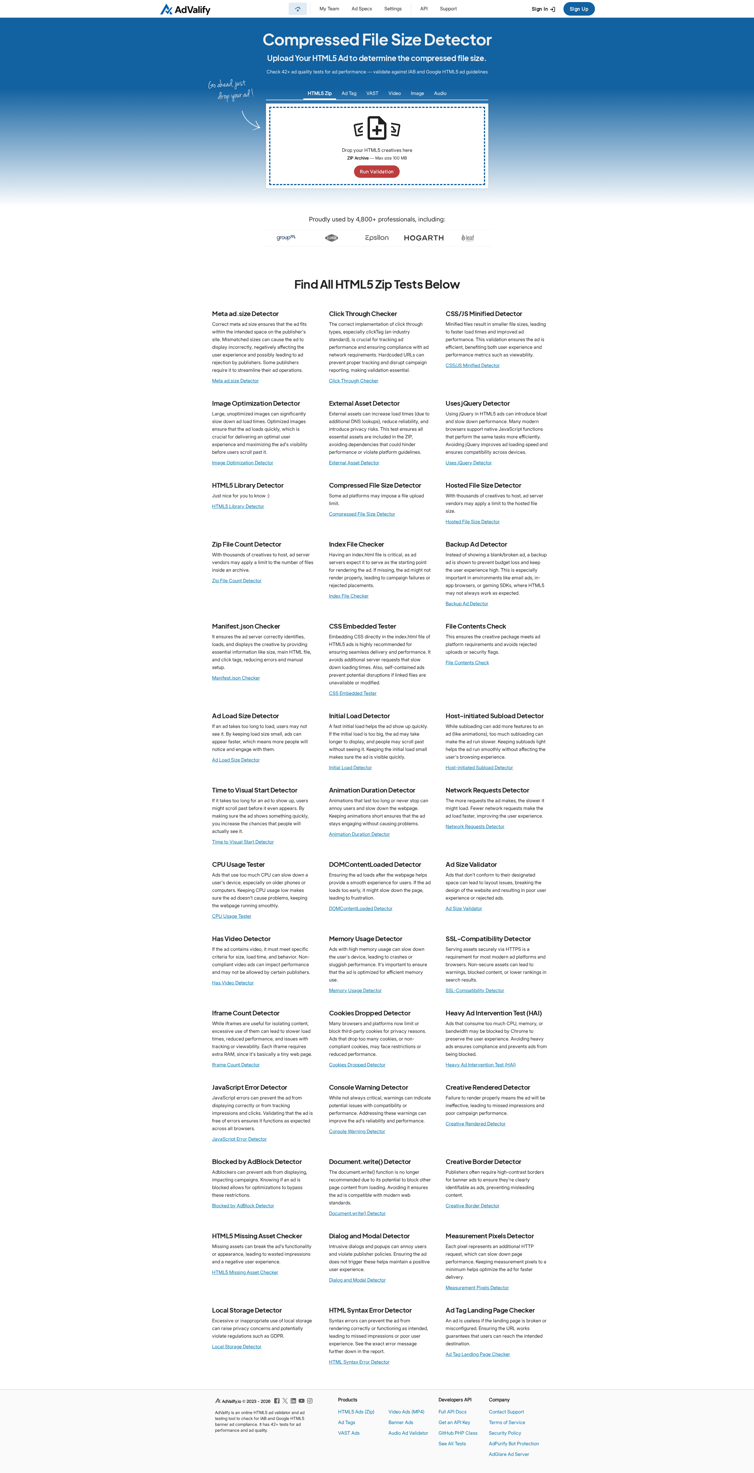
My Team (329, 8)
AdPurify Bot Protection (514, 1443)
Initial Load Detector (350, 767)
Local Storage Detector (237, 1346)
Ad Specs (362, 8)
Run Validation (377, 172)
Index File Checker (349, 596)
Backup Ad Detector (467, 603)
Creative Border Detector (473, 1206)
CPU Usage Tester (232, 916)
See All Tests (452, 1443)
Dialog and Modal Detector (357, 1280)
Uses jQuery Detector (469, 463)
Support (448, 8)
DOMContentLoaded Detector (361, 908)
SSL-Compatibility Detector (475, 990)
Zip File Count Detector (237, 580)
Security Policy (505, 1433)
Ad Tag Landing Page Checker (478, 1354)
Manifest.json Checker (236, 678)
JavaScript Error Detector (239, 1139)
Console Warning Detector (357, 1131)
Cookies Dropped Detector (357, 1065)
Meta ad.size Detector (235, 381)
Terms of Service (507, 1422)
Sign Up (579, 9)
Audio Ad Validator (408, 1433)
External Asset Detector (354, 463)
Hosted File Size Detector (473, 522)
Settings (393, 8)
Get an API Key (454, 1422)
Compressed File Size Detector (362, 514)
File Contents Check (467, 662)
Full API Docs (453, 1412)
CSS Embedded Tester (353, 693)
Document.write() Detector (357, 1213)
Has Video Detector (233, 983)
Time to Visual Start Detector (243, 842)
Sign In (544, 9)
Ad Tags (346, 1422)
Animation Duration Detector (359, 834)
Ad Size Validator (464, 908)
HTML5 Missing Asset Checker (245, 1272)
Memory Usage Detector (355, 990)
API (424, 8)
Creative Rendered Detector (476, 1124)
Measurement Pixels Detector (477, 1287)
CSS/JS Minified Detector (473, 365)
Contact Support (506, 1412)
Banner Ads (400, 1422)
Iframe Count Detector (236, 1065)
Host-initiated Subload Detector (479, 767)
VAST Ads (349, 1433)
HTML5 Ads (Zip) (356, 1412)
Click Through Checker (353, 381)
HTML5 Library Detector (238, 506)
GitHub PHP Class (458, 1433)
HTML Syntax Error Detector (359, 1362)
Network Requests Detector (475, 826)
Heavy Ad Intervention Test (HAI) (481, 1065)
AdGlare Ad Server (509, 1454)
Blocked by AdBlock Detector (243, 1206)
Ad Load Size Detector (236, 760)
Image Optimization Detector (242, 463)
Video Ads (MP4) (406, 1412)
